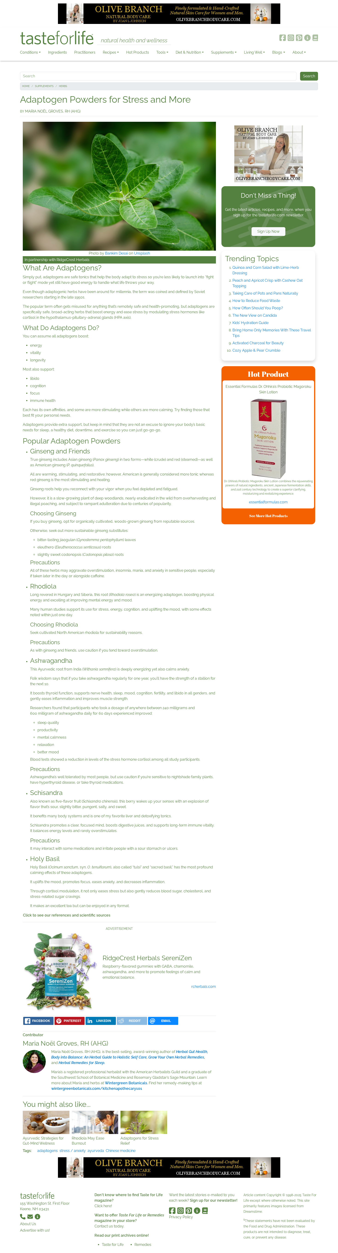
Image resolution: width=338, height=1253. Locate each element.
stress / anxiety (73, 1151)
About (297, 52)
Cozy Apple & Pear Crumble (256, 350)
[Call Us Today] (23, 1216)
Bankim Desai (116, 253)
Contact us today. (109, 1226)
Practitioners (84, 52)
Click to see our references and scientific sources (66, 915)
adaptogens (47, 1151)
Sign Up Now (268, 231)
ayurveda (96, 1151)
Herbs (63, 86)
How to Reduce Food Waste (256, 301)
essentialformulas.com (268, 502)
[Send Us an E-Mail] (30, 1216)
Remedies (143, 1244)
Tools (161, 52)
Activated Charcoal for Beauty (258, 343)
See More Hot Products (268, 515)
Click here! (103, 1206)
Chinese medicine (120, 1151)
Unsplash (142, 253)
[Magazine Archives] (315, 38)
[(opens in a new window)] (268, 439)
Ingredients (57, 52)
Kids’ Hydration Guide (250, 323)
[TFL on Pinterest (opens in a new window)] (299, 37)
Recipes (109, 52)
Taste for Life (112, 1244)
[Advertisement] (268, 597)
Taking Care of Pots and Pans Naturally (265, 293)
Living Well (253, 52)
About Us (28, 1224)
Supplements (222, 52)
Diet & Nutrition (188, 52)
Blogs (277, 52)
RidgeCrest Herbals (73, 260)
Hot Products (137, 52)
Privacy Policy (181, 1217)
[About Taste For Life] (307, 38)
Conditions (29, 52)
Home (26, 86)
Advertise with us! (35, 1230)
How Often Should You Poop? (257, 308)
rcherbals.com (203, 986)
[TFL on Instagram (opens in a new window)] (291, 37)
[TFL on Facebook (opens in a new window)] (282, 37)
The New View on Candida (254, 315)
